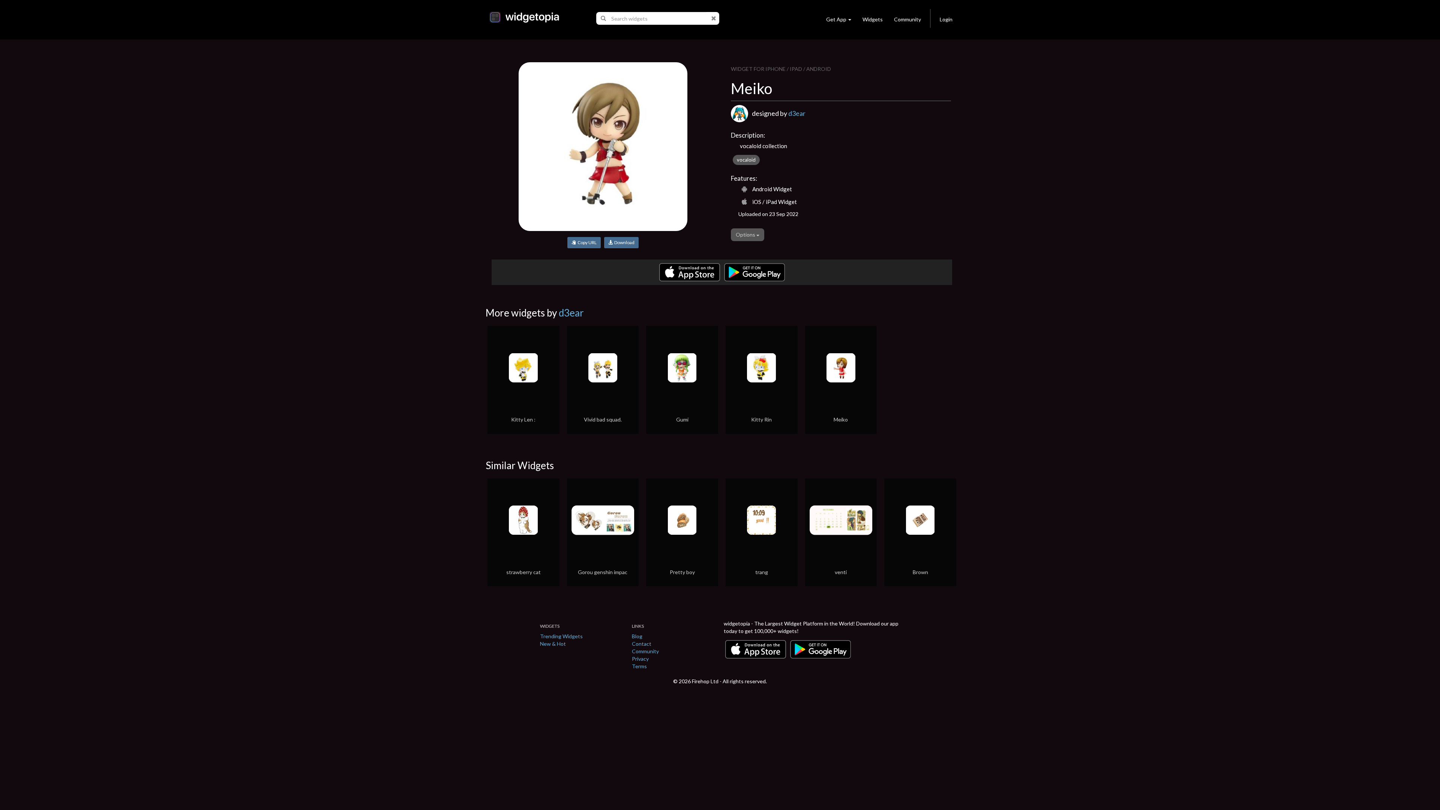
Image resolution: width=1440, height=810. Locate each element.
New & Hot (553, 643)
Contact (641, 643)
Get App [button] (836, 19)
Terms (639, 666)
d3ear (797, 113)
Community (907, 19)
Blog (637, 636)
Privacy (640, 659)
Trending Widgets (561, 636)
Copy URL (586, 242)
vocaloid (746, 160)
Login (946, 19)
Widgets (872, 19)
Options (746, 234)
